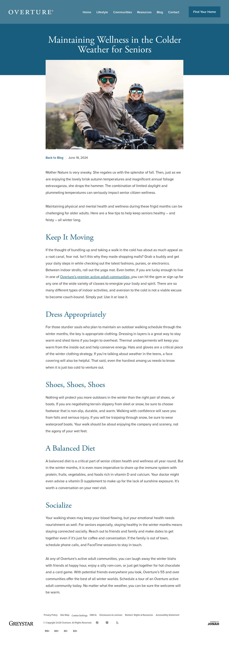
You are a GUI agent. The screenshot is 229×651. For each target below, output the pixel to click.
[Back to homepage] (31, 12)
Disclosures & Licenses (110, 615)
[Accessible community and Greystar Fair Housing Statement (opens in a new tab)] (117, 623)
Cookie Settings (79, 615)
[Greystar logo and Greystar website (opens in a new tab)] (21, 623)
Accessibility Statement (167, 615)
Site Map (64, 615)
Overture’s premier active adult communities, (95, 276)
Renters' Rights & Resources (139, 615)
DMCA (93, 615)
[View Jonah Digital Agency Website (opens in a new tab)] (214, 623)
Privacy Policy (50, 615)
